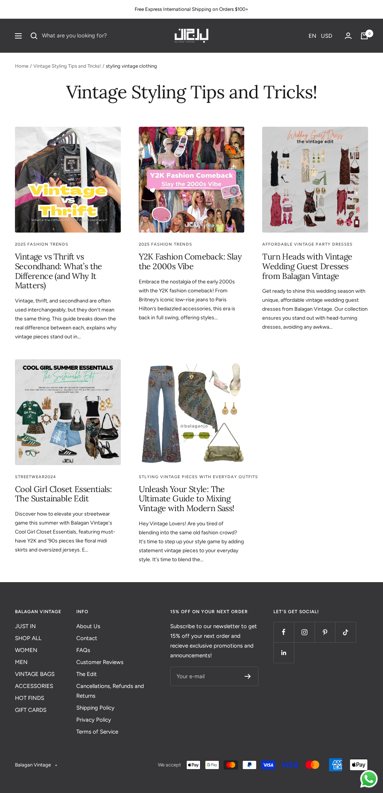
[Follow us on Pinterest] (325, 632)
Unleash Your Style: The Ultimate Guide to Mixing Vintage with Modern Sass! (187, 498)
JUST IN (25, 626)
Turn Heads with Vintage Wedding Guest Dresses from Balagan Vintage (307, 266)
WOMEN (26, 650)
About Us (88, 626)
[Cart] (364, 36)
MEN (21, 662)
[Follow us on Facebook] (283, 632)
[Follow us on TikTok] (345, 632)
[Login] (348, 36)
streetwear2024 (35, 476)
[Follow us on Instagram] (304, 632)
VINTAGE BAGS (35, 674)
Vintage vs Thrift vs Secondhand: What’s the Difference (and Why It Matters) (58, 271)
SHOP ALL (28, 638)
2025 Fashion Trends (41, 244)
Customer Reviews (99, 662)
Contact (86, 638)
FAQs (83, 650)
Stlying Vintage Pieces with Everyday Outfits (198, 476)
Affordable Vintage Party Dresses (307, 244)
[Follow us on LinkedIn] (283, 652)
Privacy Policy (93, 719)
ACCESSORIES (34, 686)
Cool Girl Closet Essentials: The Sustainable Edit (63, 494)
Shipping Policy (95, 707)
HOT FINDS (29, 698)
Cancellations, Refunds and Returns (110, 691)
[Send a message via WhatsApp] (369, 779)
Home (21, 66)
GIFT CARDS (30, 710)
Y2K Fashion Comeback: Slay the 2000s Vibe (190, 261)
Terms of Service (97, 731)
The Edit (86, 674)
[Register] (248, 676)
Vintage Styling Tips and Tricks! (67, 66)
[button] (320, 36)
